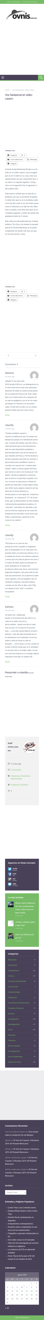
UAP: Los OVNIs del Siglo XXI (24, 936)
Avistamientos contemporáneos (20, 1224)
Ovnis (10, 1030)
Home (8, 2)
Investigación (13, 1019)
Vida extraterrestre (15, 1057)
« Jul (7, 1308)
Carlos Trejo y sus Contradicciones (22, 1208)
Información (16, 2)
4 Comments (16, 770)
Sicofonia (24, 785)
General (11, 1014)
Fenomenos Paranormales (18, 1003)
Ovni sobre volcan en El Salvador (21, 1240)
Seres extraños (14, 1046)
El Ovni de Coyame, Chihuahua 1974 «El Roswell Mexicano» (21, 1161)
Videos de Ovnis (14, 1062)
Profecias (11, 1040)
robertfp (23, 672)
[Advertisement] (22, 47)
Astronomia (12, 965)
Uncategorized (14, 1051)
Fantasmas (15, 776)
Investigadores (14, 1024)
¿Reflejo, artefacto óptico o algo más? (25, 923)
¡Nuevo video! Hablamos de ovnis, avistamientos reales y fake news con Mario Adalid (25, 908)
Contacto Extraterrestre (17, 981)
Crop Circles (13, 987)
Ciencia (11, 976)
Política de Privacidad (29, 2)
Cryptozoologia (14, 992)
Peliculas (11, 1035)
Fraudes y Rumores (16, 1008)
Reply (7, 415)
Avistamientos (13, 971)
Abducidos (12, 960)
